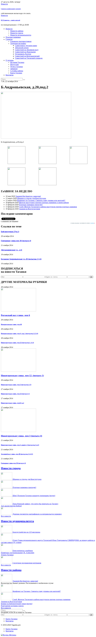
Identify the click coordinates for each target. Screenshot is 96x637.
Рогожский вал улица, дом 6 (15, 315)
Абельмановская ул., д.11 (11, 250)
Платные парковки (13, 37)
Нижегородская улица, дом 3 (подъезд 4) (21, 436)
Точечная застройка (18, 43)
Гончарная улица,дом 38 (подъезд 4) (16, 241)
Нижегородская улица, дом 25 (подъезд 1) (15, 394)
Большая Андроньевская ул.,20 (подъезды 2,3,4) (21, 259)
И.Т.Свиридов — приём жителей (10, 20)
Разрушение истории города (12, 606)
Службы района (16, 71)
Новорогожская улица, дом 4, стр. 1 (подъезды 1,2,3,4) (19, 333)
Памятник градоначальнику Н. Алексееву (17, 553)
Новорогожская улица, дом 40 (11, 324)
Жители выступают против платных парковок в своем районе (44, 203)
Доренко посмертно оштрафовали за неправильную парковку (37, 514)
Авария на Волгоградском (29, 209)
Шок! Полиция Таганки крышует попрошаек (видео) (34, 496)
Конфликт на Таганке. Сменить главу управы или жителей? (41, 200)
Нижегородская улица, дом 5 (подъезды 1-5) (16, 384)
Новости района (16, 31)
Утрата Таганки (7, 555)
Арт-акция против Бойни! (11, 506)
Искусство (14, 64)
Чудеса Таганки (16, 67)
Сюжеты (9, 39)
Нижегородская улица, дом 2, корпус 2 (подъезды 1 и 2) (20, 445)
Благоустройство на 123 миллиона (26, 532)
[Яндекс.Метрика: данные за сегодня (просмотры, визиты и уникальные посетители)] (8, 635)
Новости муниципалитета (20, 35)
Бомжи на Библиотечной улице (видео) (16, 604)
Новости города (16, 33)
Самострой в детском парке (26, 46)
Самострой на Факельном (25, 52)
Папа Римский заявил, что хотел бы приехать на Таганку (35, 504)
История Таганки (17, 62)
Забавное (14, 69)
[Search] (24, 79)
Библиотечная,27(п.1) (10, 232)
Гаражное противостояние (20, 41)
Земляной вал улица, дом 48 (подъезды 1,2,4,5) (17, 454)
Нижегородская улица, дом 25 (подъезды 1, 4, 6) (17, 342)
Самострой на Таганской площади (28, 58)
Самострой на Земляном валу (27, 50)
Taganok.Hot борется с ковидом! (28, 196)
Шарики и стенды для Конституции (31, 198)
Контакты (9, 75)
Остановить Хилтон (23, 54)
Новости (4, 4)
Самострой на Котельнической (27, 56)
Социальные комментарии (82, 223)
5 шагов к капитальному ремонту (11, 8)
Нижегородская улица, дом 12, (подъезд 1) (22, 375)
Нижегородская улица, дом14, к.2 (12, 403)
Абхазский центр (22, 48)
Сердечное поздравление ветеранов (27, 563)
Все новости (6, 516)
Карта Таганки (16, 73)
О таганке (10, 60)
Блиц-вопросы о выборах (23, 551)
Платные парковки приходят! (31, 205)
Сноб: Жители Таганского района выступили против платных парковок (48, 207)
